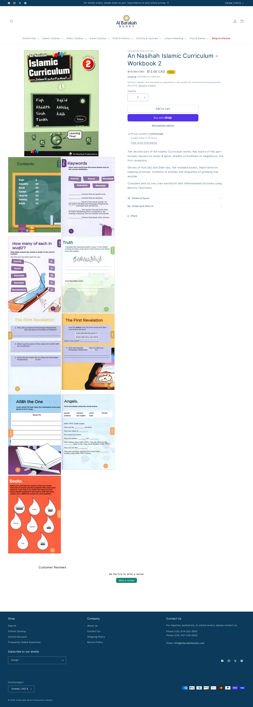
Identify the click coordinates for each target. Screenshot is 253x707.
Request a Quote (147, 85)
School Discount (17, 636)
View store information (144, 142)
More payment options (163, 125)
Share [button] (133, 216)
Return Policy (95, 642)
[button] (11, 21)
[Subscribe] (62, 660)
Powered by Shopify (42, 700)
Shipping (132, 76)
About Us (92, 625)
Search (12, 625)
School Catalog (17, 631)
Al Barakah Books (24, 700)
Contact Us (93, 631)
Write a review (126, 580)
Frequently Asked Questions (24, 642)
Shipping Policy (96, 636)
